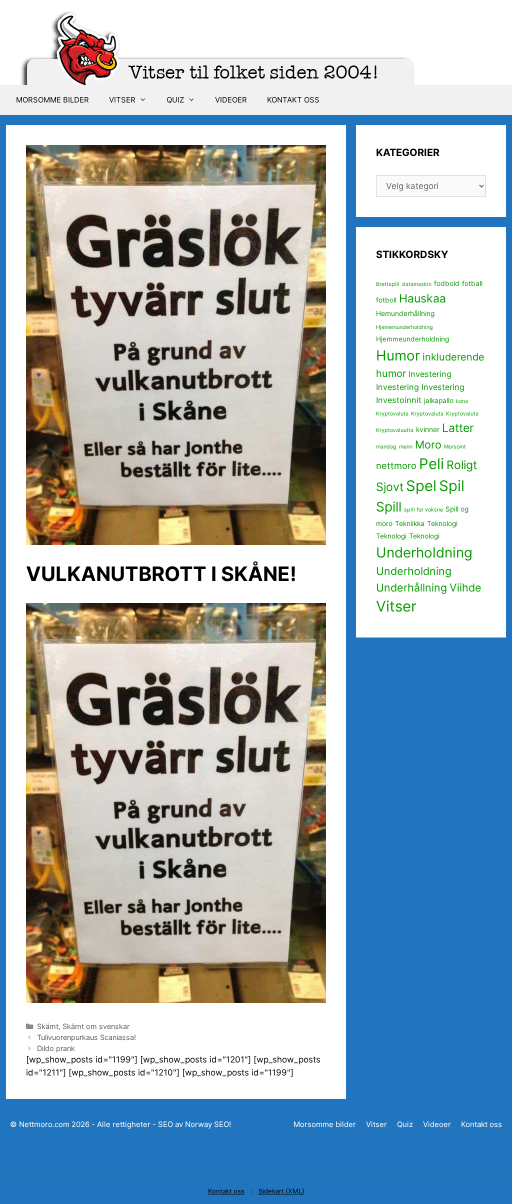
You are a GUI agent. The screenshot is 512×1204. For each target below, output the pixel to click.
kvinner (428, 430)
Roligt (461, 465)
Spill (389, 506)
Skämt (47, 1026)
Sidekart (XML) (281, 1191)
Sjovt (390, 487)
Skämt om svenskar (96, 1026)
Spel (421, 485)
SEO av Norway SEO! (194, 1124)
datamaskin (417, 284)
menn (405, 447)
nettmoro (396, 465)
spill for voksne (423, 509)
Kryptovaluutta (395, 430)
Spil (451, 485)
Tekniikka (409, 524)
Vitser (122, 99)
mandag (386, 447)
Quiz (175, 99)
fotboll (386, 300)
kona (462, 401)
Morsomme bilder (52, 99)
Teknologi (442, 524)
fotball (472, 284)
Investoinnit (399, 400)
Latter (458, 428)
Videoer (231, 99)
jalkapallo (439, 400)
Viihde (466, 587)
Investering (430, 374)
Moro (428, 444)
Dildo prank (56, 1048)
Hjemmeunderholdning (412, 339)
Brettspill (388, 284)
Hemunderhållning (405, 314)
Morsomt (455, 447)
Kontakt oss (293, 99)
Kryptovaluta (392, 413)
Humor (398, 355)
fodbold (447, 284)
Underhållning (411, 587)
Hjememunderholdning (404, 327)
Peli (431, 463)
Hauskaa (422, 299)
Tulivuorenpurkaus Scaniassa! (86, 1037)
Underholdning (424, 552)
